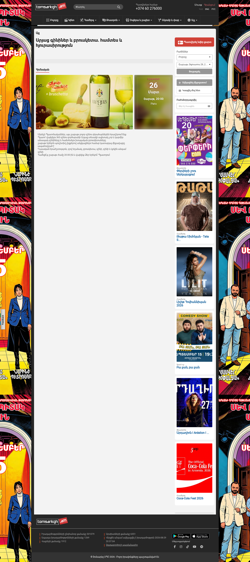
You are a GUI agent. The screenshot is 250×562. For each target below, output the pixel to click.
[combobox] (195, 57)
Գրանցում (209, 4)
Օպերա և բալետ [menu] (140, 20)
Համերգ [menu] (89, 20)
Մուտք (198, 4)
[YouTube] (194, 546)
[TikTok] (187, 546)
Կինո (71, 20)
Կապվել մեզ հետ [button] (191, 90)
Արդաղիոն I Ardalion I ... (193, 432)
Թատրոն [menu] (112, 20)
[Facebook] (175, 546)
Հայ (201, 9)
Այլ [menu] (193, 20)
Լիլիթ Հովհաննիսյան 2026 (191, 303)
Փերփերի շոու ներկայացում (186, 172)
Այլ (38, 33)
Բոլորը (54, 20)
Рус (214, 9)
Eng (207, 9)
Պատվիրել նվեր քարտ (197, 42)
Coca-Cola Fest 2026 (190, 498)
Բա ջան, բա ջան (188, 367)
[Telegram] (201, 546)
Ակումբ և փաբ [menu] (171, 20)
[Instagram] (181, 546)
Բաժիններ (182, 51)
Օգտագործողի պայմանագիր (122, 545)
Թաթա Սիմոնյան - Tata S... (193, 238)
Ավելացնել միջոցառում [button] (194, 82)
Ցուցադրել (194, 71)
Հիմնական (42, 69)
